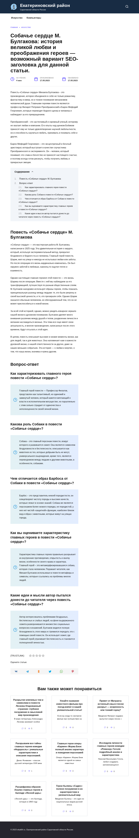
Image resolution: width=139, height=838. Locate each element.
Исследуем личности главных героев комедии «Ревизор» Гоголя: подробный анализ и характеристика (110, 749)
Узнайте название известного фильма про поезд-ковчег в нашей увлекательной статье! (69, 705)
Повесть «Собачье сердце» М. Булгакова (40, 179)
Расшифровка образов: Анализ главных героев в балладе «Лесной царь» (28, 790)
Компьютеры (34, 18)
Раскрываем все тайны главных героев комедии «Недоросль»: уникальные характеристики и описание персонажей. (28, 749)
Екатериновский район (45, 5)
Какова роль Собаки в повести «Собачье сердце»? (49, 195)
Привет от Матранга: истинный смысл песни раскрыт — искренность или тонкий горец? (110, 705)
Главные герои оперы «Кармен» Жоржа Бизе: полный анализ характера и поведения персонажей (69, 748)
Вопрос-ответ (26, 183)
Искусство (17, 18)
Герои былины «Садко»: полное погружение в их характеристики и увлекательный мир (69, 790)
